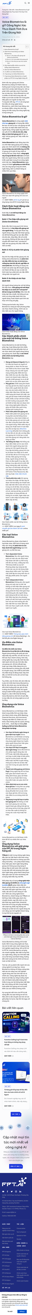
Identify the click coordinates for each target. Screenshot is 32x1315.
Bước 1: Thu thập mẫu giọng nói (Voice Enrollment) (16, 56)
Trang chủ (5, 10)
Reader (19, 1239)
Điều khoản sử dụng (23, 1250)
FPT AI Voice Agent (8, 1284)
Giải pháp (6, 1224)
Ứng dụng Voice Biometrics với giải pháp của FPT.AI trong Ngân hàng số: (15, 77)
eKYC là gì (17, 200)
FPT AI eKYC (6, 1270)
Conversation (21, 1228)
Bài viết (12, 10)
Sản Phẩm (5, 1247)
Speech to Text (21, 1236)
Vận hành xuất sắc (7, 1238)
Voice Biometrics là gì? (11, 49)
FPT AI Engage (6, 1259)
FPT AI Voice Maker (8, 1277)
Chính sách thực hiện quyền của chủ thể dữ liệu (23, 1275)
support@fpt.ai (11, 1212)
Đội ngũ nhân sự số (8, 1234)
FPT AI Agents (6, 1252)
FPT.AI (18, 102)
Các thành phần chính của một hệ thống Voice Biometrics (15, 66)
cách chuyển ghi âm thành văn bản (13, 527)
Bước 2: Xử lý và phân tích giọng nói (17, 59)
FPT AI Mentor (6, 1273)
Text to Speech (21, 1232)
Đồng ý (22, 1311)
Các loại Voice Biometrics (13, 69)
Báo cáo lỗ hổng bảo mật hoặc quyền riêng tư (23, 1262)
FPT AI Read (6, 1266)
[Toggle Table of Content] (26, 46)
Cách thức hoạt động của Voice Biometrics (14, 52)
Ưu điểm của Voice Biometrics (14, 72)
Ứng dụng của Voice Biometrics (14, 74)
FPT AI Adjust (6, 1280)
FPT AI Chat (5, 1255)
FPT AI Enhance (7, 1262)
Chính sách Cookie (22, 1281)
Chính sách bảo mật (21, 1305)
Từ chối (10, 1311)
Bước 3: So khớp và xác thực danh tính (17, 62)
